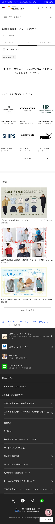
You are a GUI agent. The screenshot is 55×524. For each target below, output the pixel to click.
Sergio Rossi (12, 322)
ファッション (24, 322)
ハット (8, 325)
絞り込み (48, 519)
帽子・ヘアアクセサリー (41, 322)
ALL (3, 35)
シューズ (12, 35)
